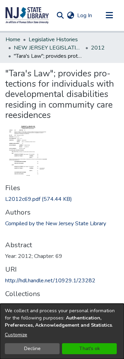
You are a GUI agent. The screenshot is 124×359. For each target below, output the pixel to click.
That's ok (89, 348)
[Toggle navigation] (109, 15)
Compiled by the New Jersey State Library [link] (55, 223)
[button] (27, 15)
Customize (16, 334)
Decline (32, 348)
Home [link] (13, 39)
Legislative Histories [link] (53, 39)
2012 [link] (98, 48)
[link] (38, 199)
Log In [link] (85, 15)
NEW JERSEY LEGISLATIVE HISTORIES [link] (48, 48)
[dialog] (62, 331)
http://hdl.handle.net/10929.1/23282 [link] (50, 280)
